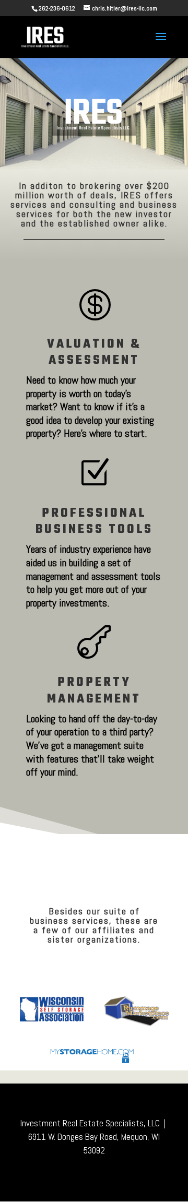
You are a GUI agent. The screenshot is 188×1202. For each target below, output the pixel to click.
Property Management (94, 690)
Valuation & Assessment (94, 352)
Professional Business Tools (94, 521)
